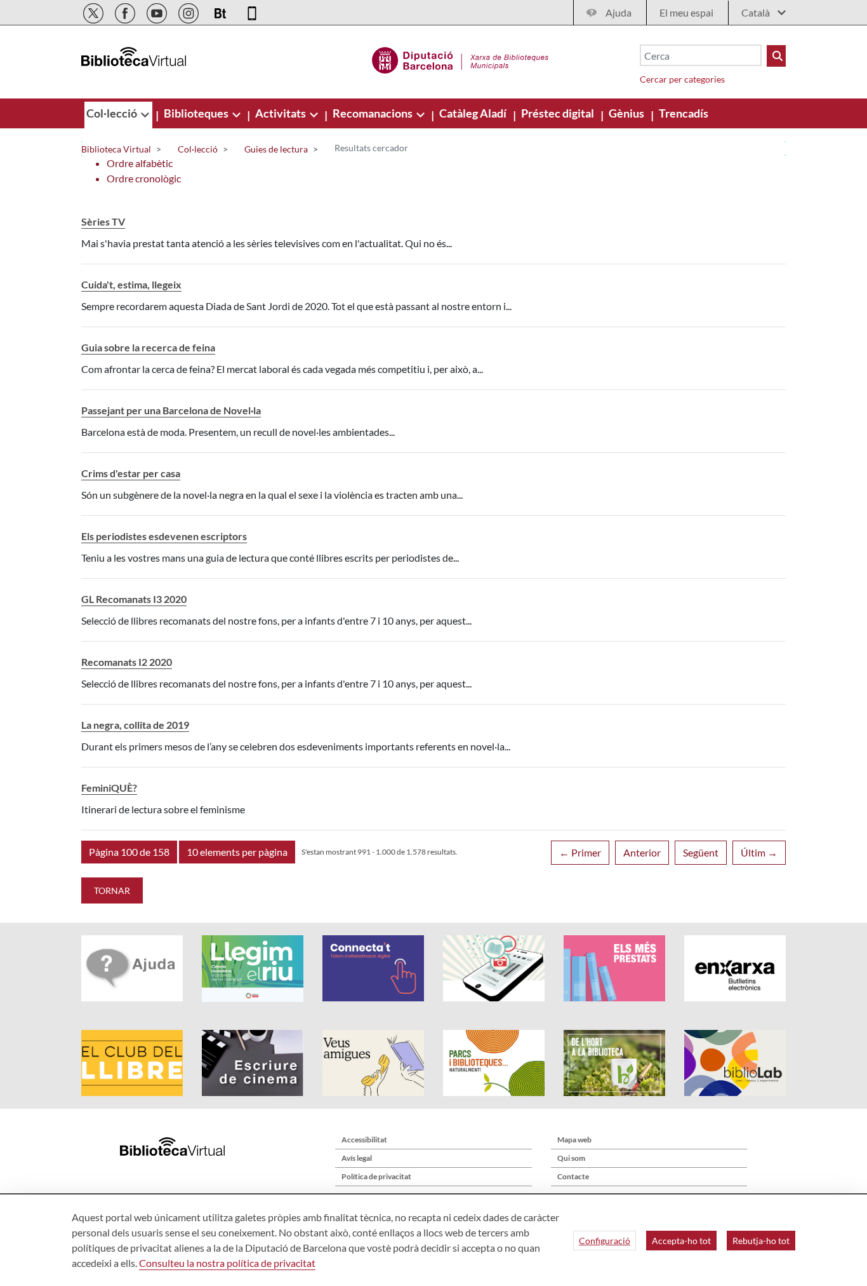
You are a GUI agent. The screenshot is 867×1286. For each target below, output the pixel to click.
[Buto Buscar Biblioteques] (776, 56)
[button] (129, 852)
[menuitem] (112, 113)
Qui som (571, 1158)
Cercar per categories (682, 79)
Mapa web (574, 1139)
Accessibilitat (364, 1139)
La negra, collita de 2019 (135, 725)
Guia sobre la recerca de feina (148, 347)
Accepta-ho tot (681, 1240)
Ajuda (619, 12)
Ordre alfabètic (140, 163)
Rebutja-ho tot (761, 1240)
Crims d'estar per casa (130, 473)
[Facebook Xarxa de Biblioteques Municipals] (126, 11)
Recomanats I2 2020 (126, 662)
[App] (252, 11)
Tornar (112, 890)
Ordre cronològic (144, 178)
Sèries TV (103, 221)
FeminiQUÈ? (109, 788)
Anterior (642, 852)
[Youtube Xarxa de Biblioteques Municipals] (158, 11)
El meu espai (686, 12)
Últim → (759, 852)
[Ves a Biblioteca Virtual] (460, 58)
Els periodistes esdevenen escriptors (164, 536)
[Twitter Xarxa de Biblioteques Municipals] (94, 11)
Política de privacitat (376, 1176)
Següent (700, 852)
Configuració (604, 1240)
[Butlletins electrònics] (221, 11)
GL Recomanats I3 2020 (134, 599)
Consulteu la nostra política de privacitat (227, 1263)
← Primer (580, 852)
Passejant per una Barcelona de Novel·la (171, 410)
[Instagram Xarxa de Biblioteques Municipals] (189, 11)
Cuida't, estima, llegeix (131, 284)
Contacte (573, 1176)
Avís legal (356, 1158)
